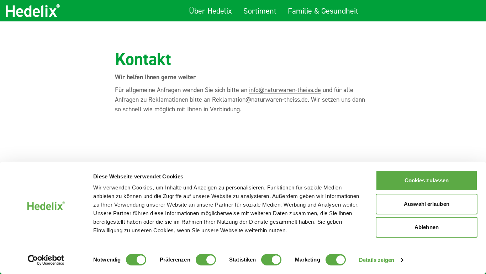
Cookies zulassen (427, 180)
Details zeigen (376, 260)
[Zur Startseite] (33, 10)
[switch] (206, 259)
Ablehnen (426, 227)
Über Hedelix (210, 11)
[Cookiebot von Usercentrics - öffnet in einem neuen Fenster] (46, 260)
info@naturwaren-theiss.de (285, 90)
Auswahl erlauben (426, 204)
